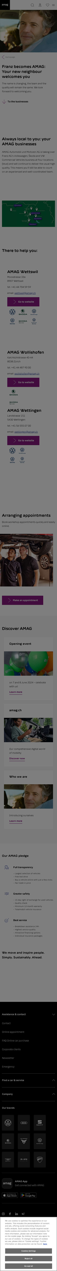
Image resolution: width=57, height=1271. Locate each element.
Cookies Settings (28, 1251)
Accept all (28, 1266)
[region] (28, 1244)
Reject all (28, 1258)
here (45, 1244)
